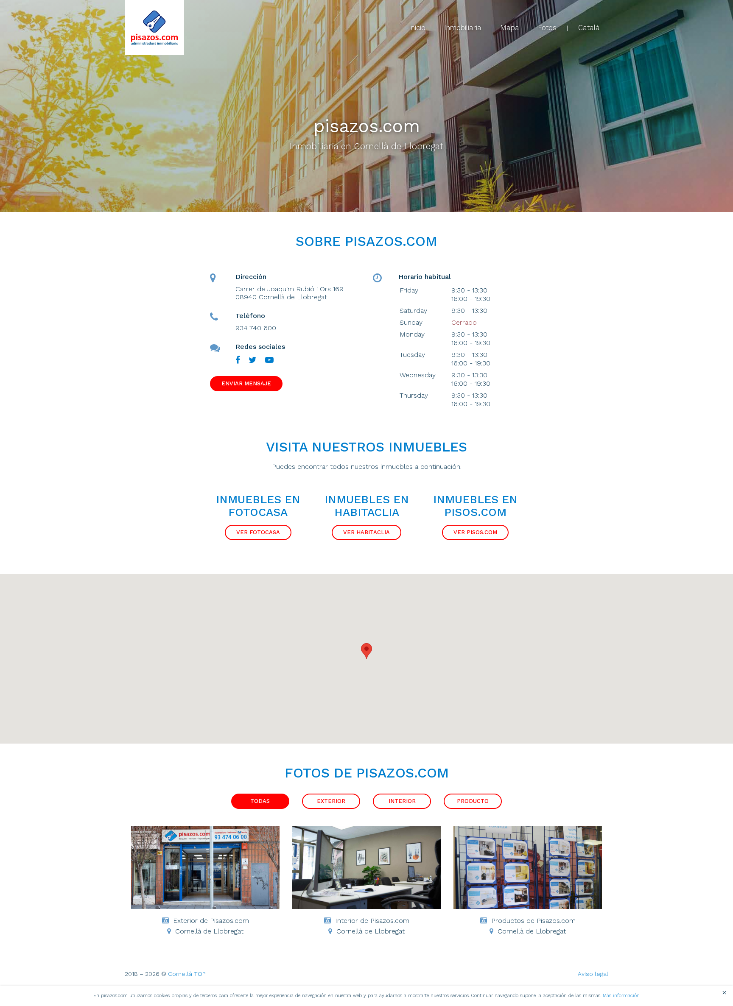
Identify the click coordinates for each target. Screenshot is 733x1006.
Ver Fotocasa (258, 532)
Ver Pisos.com (475, 532)
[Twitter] (253, 360)
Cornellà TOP (186, 973)
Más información (621, 995)
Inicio (417, 27)
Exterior (331, 801)
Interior (402, 801)
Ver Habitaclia (366, 532)
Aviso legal (593, 973)
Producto (473, 801)
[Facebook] (237, 360)
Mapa (509, 27)
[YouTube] (269, 360)
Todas (260, 801)
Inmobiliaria (462, 27)
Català (589, 27)
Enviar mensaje (246, 383)
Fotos (547, 27)
